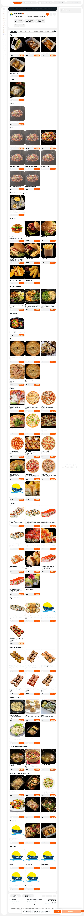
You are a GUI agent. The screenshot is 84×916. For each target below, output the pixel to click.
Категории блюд (31, 901)
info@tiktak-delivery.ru (50, 903)
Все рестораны (17, 2)
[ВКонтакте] (43, 896)
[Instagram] (54, 896)
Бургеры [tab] (47, 31)
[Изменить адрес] (79, 10)
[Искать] (35, 2)
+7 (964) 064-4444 (51, 900)
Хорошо (57, 911)
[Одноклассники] (50, 896)
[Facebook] (47, 896)
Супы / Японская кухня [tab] (38, 31)
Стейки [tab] (21, 31)
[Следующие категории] (55, 31)
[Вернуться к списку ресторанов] (4, 9)
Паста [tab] (25, 31)
